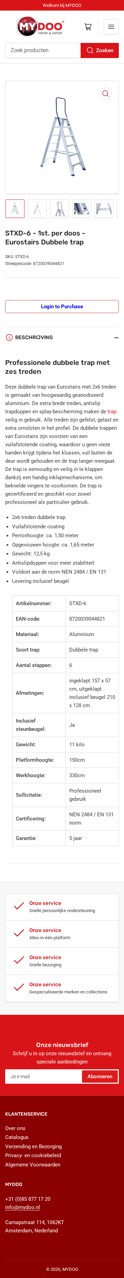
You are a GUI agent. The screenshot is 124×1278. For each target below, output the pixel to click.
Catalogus (17, 1137)
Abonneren (99, 1076)
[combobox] (62, 50)
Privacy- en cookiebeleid (33, 1155)
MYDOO (70, 1269)
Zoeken (104, 50)
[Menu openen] (111, 26)
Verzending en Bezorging (33, 1146)
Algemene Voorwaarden (32, 1165)
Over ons (15, 1128)
